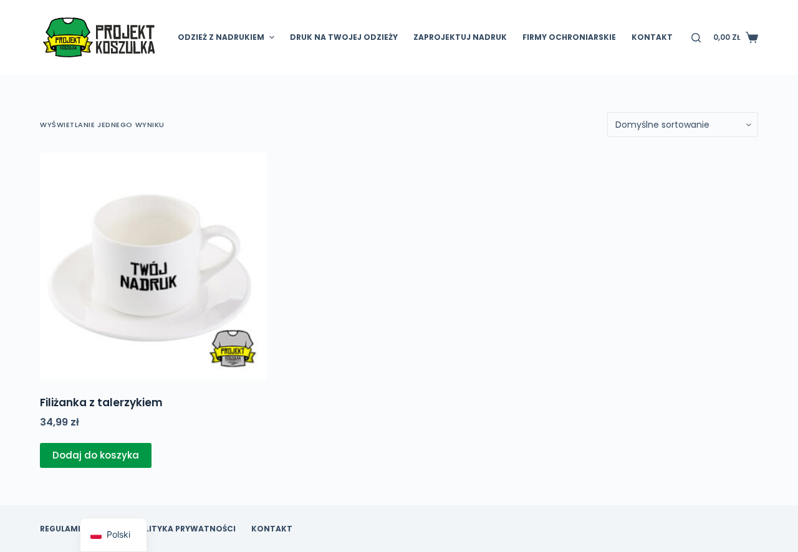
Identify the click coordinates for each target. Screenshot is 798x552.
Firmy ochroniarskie (569, 37)
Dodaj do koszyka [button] (95, 455)
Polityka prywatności (184, 529)
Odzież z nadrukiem (221, 37)
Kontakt (652, 37)
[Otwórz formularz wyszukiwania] (696, 37)
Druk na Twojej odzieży (344, 37)
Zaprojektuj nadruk (460, 37)
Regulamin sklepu (79, 529)
